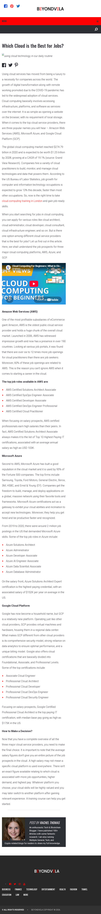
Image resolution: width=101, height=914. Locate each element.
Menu (4, 21)
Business (6, 889)
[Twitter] (18, 6)
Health (62, 889)
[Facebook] (5, 6)
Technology (31, 889)
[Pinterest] (12, 6)
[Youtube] (24, 884)
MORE (25, 894)
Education (6, 894)
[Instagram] (20, 884)
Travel (84, 889)
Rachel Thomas (49, 822)
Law (17, 894)
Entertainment (48, 889)
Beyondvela (37, 910)
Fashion (73, 889)
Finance (18, 889)
